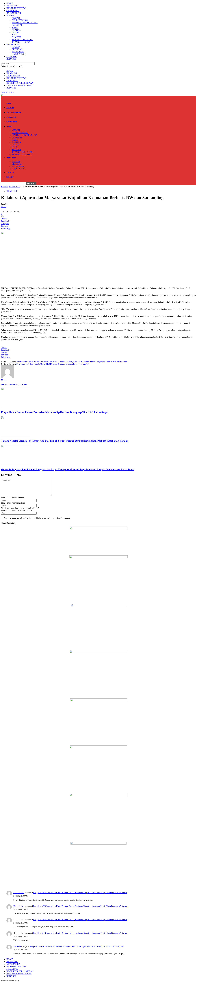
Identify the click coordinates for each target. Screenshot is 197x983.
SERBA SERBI (13, 44)
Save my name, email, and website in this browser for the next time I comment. (37, 518)
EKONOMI (17, 49)
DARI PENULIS (21, 384)
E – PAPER (11, 56)
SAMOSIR (16, 37)
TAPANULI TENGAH (22, 42)
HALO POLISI (18, 54)
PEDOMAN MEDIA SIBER (18, 85)
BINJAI (15, 32)
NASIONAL (12, 80)
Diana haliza (18, 892)
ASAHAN (16, 30)
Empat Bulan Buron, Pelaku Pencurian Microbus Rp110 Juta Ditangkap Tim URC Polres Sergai (54, 412)
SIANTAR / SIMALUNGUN (25, 22)
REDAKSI (11, 59)
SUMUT (10, 15)
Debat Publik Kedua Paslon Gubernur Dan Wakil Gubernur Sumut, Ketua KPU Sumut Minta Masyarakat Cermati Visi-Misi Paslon (71, 362)
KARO (15, 27)
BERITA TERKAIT (8, 384)
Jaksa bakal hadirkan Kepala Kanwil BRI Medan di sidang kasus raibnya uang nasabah (53, 364)
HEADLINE (12, 6)
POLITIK (16, 47)
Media (3, 206)
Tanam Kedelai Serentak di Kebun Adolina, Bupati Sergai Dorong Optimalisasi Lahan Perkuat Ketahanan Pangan (64, 440)
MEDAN (16, 18)
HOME (9, 3)
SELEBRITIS (18, 51)
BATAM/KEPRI (13, 13)
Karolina (17, 946)
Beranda (4, 186)
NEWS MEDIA (13, 76)
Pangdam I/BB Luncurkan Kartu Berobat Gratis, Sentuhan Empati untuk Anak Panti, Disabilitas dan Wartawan (80, 892)
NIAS (14, 35)
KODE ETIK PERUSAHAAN (20, 83)
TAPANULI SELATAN (22, 39)
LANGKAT (17, 25)
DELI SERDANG (20, 20)
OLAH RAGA (12, 10)
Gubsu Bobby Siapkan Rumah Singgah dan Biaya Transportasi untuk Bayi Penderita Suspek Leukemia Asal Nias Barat (67, 469)
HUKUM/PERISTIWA (16, 8)
